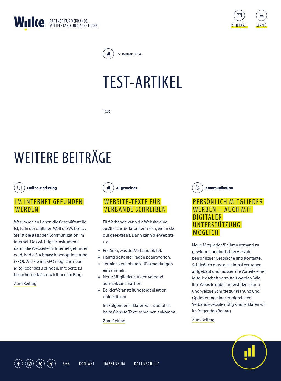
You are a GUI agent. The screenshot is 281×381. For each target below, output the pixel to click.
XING (40, 363)
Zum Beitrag (25, 283)
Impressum (114, 363)
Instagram (29, 363)
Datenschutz (146, 363)
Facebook (18, 363)
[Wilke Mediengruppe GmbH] (58, 22)
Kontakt (87, 363)
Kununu (51, 363)
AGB (66, 363)
